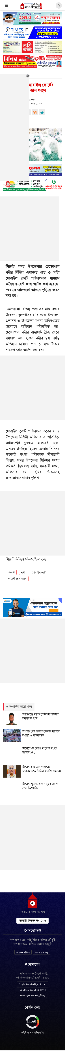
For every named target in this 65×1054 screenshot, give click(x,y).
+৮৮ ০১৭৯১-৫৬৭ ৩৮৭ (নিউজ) (32, 995)
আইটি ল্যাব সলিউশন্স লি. (32, 1032)
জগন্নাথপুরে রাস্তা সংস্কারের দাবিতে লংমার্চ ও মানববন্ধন (41, 733)
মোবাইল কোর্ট (39, 572)
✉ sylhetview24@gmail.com (32, 984)
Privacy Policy (41, 952)
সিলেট (11, 572)
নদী (23, 572)
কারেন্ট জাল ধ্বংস (17, 579)
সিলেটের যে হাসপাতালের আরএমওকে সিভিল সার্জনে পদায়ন (41, 769)
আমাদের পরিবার (23, 952)
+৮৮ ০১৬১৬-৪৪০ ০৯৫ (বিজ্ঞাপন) (32, 990)
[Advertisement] (32, 388)
